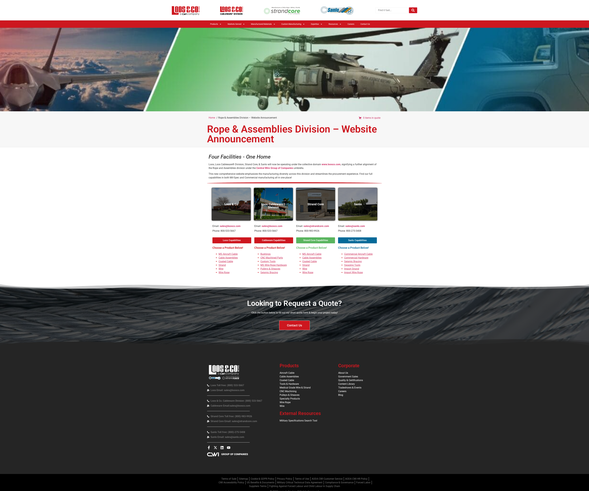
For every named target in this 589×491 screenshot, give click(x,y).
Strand (222, 265)
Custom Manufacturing (291, 24)
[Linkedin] (222, 447)
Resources (333, 24)
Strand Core (316, 204)
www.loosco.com (331, 164)
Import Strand (351, 268)
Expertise (315, 24)
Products (214, 24)
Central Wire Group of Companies (274, 168)
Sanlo (358, 204)
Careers (351, 24)
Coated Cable (226, 261)
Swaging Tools (352, 265)
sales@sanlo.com (355, 226)
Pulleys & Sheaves (270, 268)
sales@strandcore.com (316, 226)
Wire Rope (224, 272)
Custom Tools (267, 261)
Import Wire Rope (353, 272)
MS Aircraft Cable (228, 254)
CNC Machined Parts (271, 257)
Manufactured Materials (261, 24)
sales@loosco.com (230, 226)
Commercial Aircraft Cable (358, 254)
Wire (221, 268)
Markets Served (234, 24)
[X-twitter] (215, 447)
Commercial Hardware (356, 257)
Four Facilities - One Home (240, 157)
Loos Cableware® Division (273, 205)
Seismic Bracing (269, 272)
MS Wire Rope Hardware (273, 265)
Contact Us (365, 24)
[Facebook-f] (209, 447)
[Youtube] (228, 447)
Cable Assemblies (228, 257)
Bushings (265, 254)
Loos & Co (231, 204)
